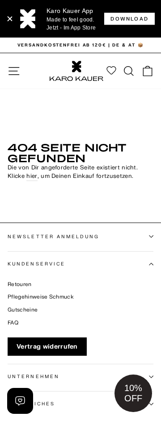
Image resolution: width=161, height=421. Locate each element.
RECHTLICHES (31, 404)
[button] (133, 393)
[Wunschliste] (111, 71)
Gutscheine (23, 310)
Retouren (20, 284)
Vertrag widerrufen (47, 346)
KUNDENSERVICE (36, 264)
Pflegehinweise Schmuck (41, 297)
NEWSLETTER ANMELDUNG (53, 237)
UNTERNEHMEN (33, 376)
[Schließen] (9, 18)
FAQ (13, 323)
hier (31, 176)
